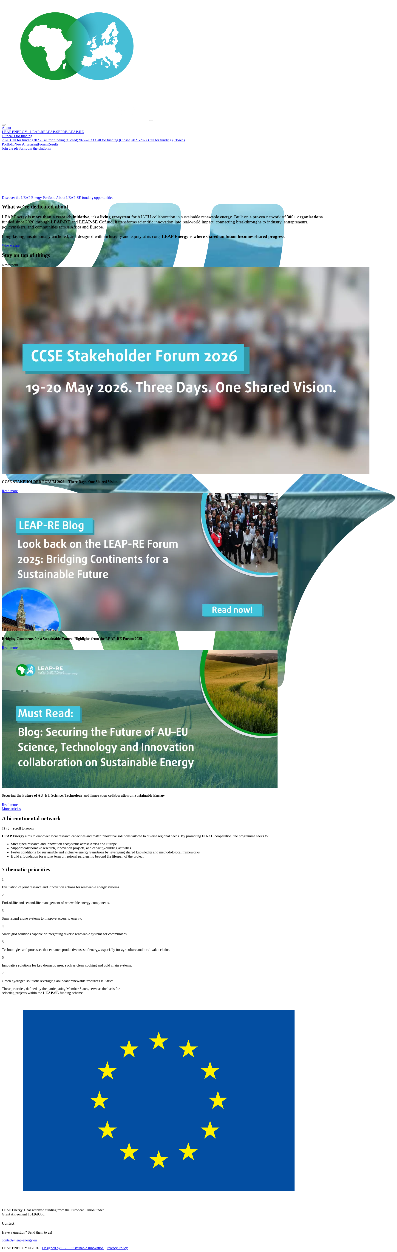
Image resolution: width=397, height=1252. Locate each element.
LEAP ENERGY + (16, 132)
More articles (11, 809)
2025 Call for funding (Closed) (55, 140)
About (6, 128)
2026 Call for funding (17, 140)
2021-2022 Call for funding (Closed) (158, 140)
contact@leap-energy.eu (19, 1240)
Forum (43, 144)
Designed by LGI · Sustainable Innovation (73, 1248)
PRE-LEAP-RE (72, 132)
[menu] (151, 120)
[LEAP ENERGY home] (76, 119)
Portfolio (8, 144)
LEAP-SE (52, 132)
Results (53, 144)
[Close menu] (4, 124)
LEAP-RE (37, 132)
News (18, 144)
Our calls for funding (17, 136)
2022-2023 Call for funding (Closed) (104, 140)
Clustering (30, 144)
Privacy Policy (117, 1248)
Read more (10, 491)
